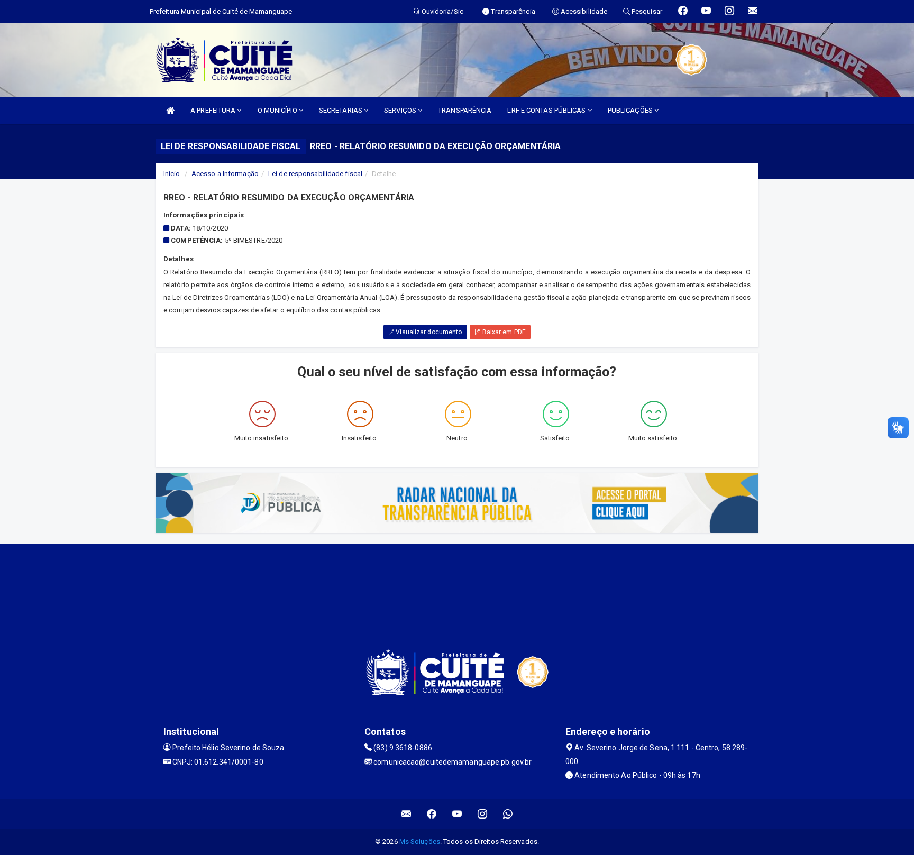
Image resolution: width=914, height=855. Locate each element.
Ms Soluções (419, 841)
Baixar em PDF (502, 332)
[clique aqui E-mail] (406, 814)
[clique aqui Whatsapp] (508, 814)
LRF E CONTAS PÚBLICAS (547, 110)
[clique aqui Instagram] (482, 814)
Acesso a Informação (225, 174)
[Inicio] (170, 110)
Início (171, 174)
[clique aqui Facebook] (432, 814)
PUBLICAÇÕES (631, 110)
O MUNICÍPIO (278, 110)
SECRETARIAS (341, 110)
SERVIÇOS (401, 110)
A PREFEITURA (213, 110)
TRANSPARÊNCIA (464, 110)
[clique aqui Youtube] (457, 814)
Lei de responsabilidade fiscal (315, 174)
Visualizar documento (428, 332)
